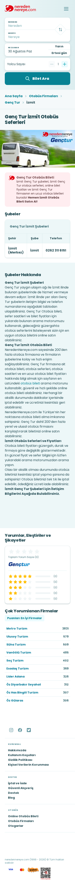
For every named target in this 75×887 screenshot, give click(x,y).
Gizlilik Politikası (20, 760)
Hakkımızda (17, 750)
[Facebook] (20, 730)
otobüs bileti (30, 383)
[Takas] (60, 30)
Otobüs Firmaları (43, 96)
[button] (66, 9)
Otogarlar (15, 826)
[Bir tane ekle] (64, 64)
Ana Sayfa (14, 96)
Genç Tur (12, 103)
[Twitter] (29, 730)
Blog (11, 798)
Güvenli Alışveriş (20, 788)
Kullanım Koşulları (22, 755)
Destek (13, 793)
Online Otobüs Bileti (23, 816)
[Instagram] (11, 730)
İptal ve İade (17, 783)
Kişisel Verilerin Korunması (28, 765)
